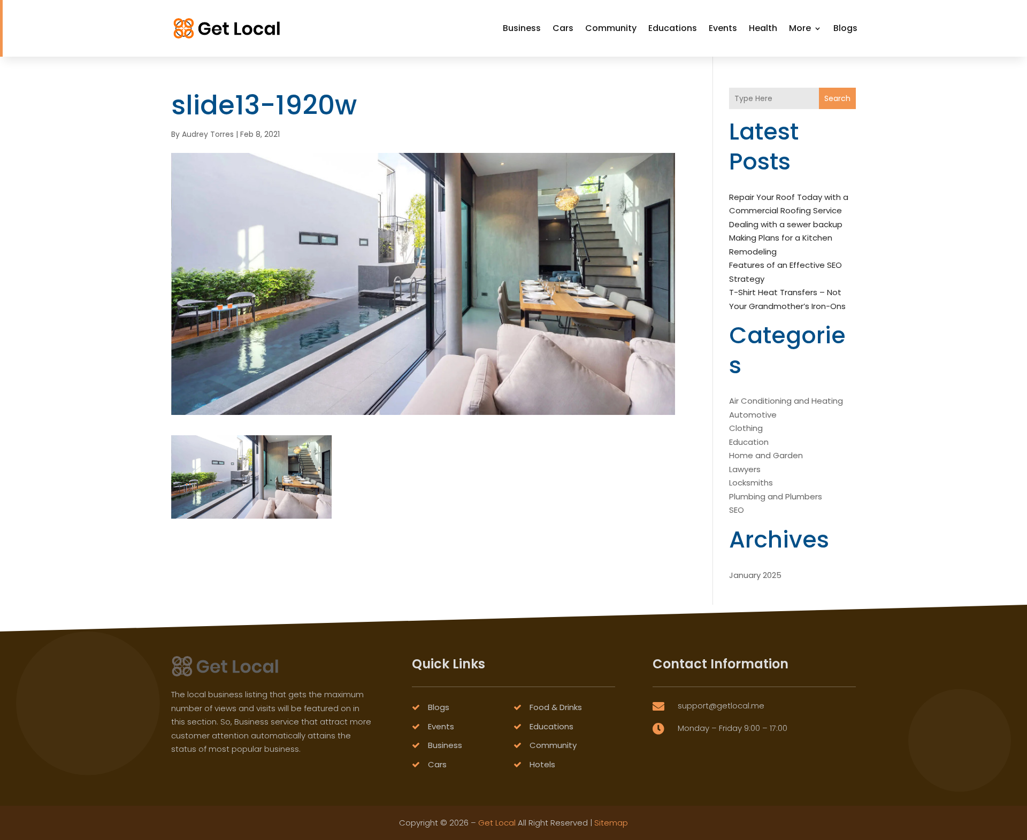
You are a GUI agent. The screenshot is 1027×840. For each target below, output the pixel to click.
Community (611, 28)
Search (837, 98)
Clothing (746, 428)
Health (763, 28)
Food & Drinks (556, 707)
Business (522, 28)
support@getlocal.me (721, 705)
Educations (672, 28)
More (800, 28)
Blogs (845, 28)
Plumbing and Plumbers (775, 496)
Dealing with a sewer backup (785, 224)
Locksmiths (751, 482)
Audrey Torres (208, 134)
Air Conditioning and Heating (786, 400)
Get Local (497, 822)
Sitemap (611, 822)
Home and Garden (766, 455)
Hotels (542, 764)
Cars (563, 28)
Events (723, 28)
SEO (736, 509)
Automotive (753, 414)
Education (749, 442)
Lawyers (745, 469)
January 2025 (755, 575)
